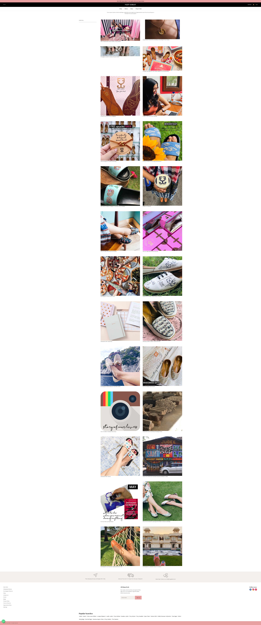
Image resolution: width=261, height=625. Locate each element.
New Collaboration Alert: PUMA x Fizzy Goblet (111, 41)
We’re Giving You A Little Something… (109, 161)
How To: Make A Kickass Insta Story (108, 431)
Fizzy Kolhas (117, 616)
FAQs (4, 593)
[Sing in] (253, 4)
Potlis (179, 616)
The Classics (115, 619)
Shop (120, 8)
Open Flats (147, 616)
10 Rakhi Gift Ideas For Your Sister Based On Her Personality (156, 71)
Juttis (80, 616)
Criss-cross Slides (91, 616)
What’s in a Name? (147, 206)
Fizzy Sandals (139, 616)
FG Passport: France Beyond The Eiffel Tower (110, 386)
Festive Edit (154, 616)
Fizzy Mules (132, 616)
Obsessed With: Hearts (106, 476)
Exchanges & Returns (8, 591)
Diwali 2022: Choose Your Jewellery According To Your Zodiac (156, 39)
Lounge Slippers (101, 616)
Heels (84, 616)
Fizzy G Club (139, 8)
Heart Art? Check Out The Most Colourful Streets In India (155, 476)
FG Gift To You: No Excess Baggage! (108, 116)
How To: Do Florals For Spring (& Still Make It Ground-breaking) (156, 521)
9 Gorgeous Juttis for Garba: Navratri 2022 (110, 56)
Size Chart (5, 587)
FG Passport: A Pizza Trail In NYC (108, 296)
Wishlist (249, 4)
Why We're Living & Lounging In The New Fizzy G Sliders (113, 206)
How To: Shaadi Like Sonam (149, 386)
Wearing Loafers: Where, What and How (151, 341)
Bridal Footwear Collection (164, 616)
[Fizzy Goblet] (130, 5)
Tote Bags (174, 616)
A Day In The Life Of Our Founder (150, 116)
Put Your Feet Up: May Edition (107, 521)
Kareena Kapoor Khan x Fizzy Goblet (102, 619)
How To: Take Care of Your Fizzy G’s (150, 251)
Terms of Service (7, 603)
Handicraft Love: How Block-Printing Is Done (152, 431)
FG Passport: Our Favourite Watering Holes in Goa (111, 566)
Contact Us (5, 595)
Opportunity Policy (7, 605)
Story (131, 8)
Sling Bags (81, 619)
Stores (126, 8)
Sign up (138, 597)
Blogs (4, 599)
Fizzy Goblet (8, 623)
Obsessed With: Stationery (106, 341)
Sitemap (5, 607)
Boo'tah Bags (88, 619)
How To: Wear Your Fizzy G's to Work (108, 251)
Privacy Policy (6, 601)
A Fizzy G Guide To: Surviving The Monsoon (152, 161)
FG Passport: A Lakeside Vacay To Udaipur (152, 566)
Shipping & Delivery (7, 589)
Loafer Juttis (109, 616)
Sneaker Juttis (124, 616)
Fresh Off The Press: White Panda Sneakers (152, 296)
